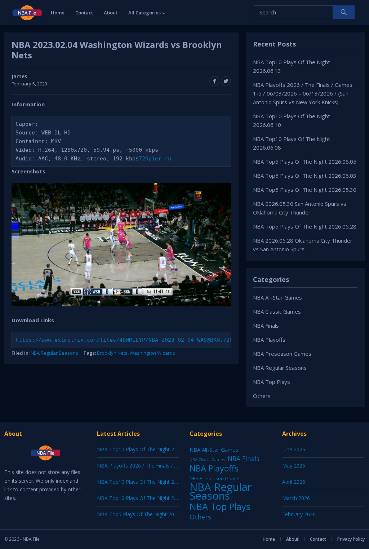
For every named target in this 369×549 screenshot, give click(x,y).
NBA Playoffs (269, 339)
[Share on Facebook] (214, 81)
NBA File (31, 539)
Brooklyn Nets (112, 353)
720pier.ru (155, 158)
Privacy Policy (351, 539)
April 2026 (293, 481)
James (19, 76)
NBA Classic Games (277, 311)
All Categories (144, 12)
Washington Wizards (152, 353)
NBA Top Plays (271, 381)
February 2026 (299, 514)
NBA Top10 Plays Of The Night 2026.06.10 (146, 481)
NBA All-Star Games (277, 297)
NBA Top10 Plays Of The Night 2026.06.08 (146, 498)
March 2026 (296, 498)
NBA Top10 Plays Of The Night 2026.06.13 (146, 449)
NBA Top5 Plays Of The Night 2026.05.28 (304, 226)
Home (58, 12)
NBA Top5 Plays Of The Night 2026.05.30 (304, 189)
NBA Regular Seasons (54, 353)
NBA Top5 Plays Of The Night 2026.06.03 (304, 175)
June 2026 (293, 449)
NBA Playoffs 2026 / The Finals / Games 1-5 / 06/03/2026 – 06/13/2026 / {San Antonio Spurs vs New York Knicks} (302, 93)
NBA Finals (266, 325)
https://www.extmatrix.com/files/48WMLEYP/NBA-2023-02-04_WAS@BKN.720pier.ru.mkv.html (150, 340)
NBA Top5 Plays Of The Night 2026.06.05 (304, 161)
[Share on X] (226, 81)
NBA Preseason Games (282, 353)
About (110, 12)
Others (262, 395)
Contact (84, 12)
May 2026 (293, 465)
